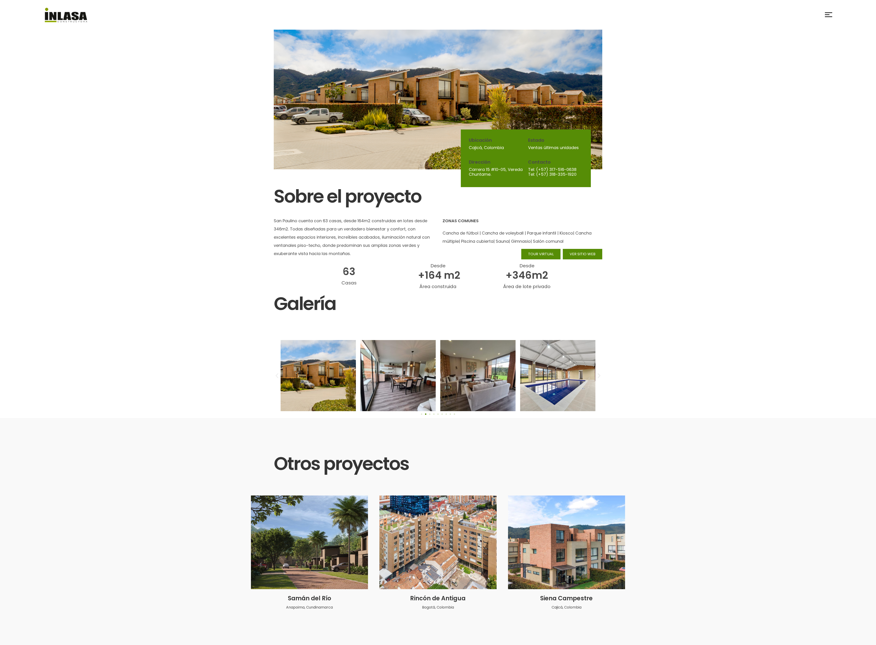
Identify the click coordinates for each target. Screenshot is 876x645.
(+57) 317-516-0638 (556, 169)
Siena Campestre (566, 598)
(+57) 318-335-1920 (556, 174)
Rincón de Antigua (438, 598)
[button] (277, 375)
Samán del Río (309, 598)
